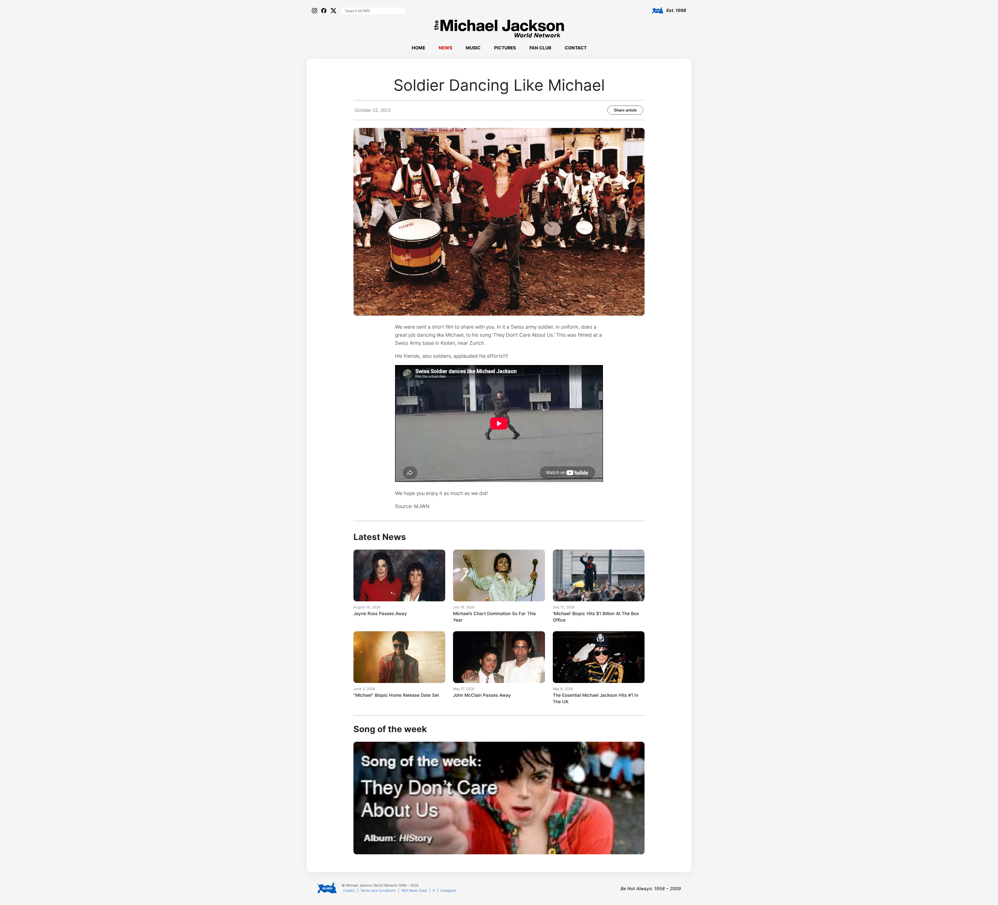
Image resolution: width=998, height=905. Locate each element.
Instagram (448, 890)
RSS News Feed (414, 890)
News (445, 47)
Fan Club (540, 47)
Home (418, 47)
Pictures (505, 47)
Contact (576, 47)
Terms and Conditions (378, 890)
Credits (349, 890)
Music (473, 47)
